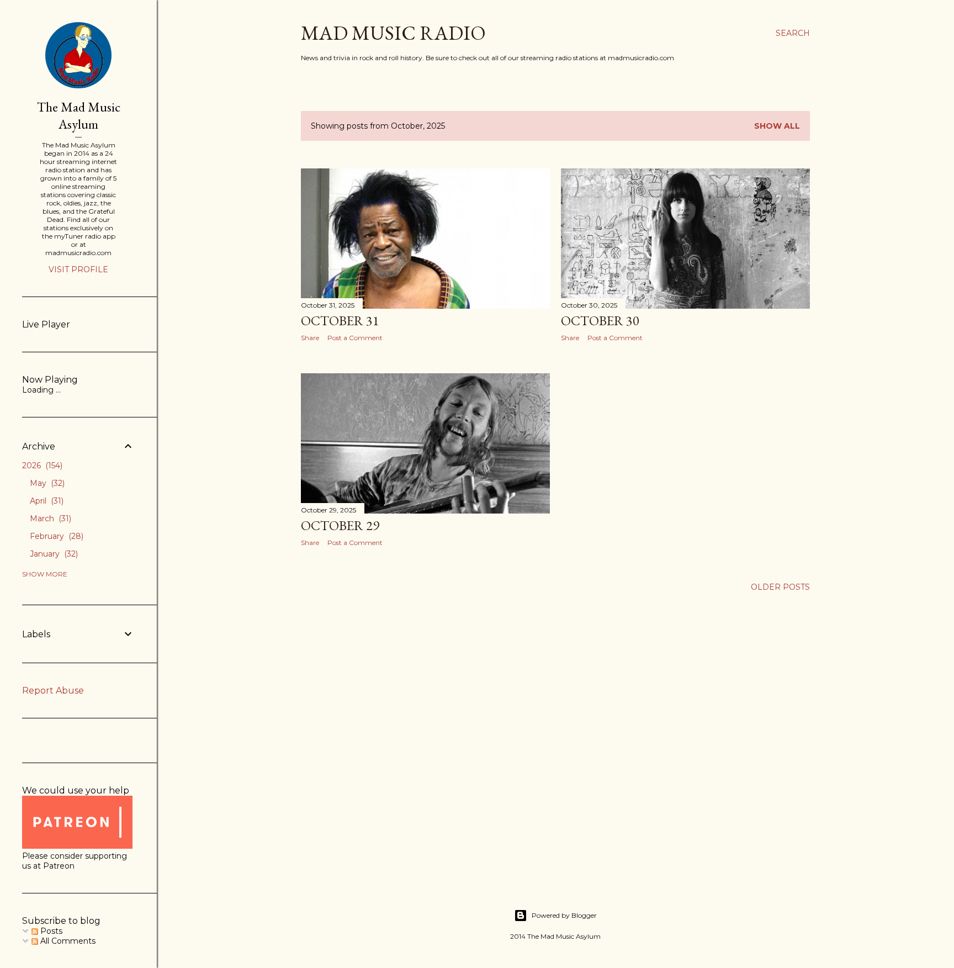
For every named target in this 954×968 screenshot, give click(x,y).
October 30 (600, 320)
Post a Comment (355, 338)
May (46, 483)
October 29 (340, 525)
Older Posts (780, 587)
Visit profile (78, 269)
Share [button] (310, 338)
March (49, 518)
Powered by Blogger (564, 915)
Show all (777, 126)
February (55, 536)
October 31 (340, 320)
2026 (41, 465)
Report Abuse (53, 690)
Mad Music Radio (393, 33)
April (45, 501)
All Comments (67, 941)
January (53, 554)
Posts (50, 931)
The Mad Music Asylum (78, 115)
